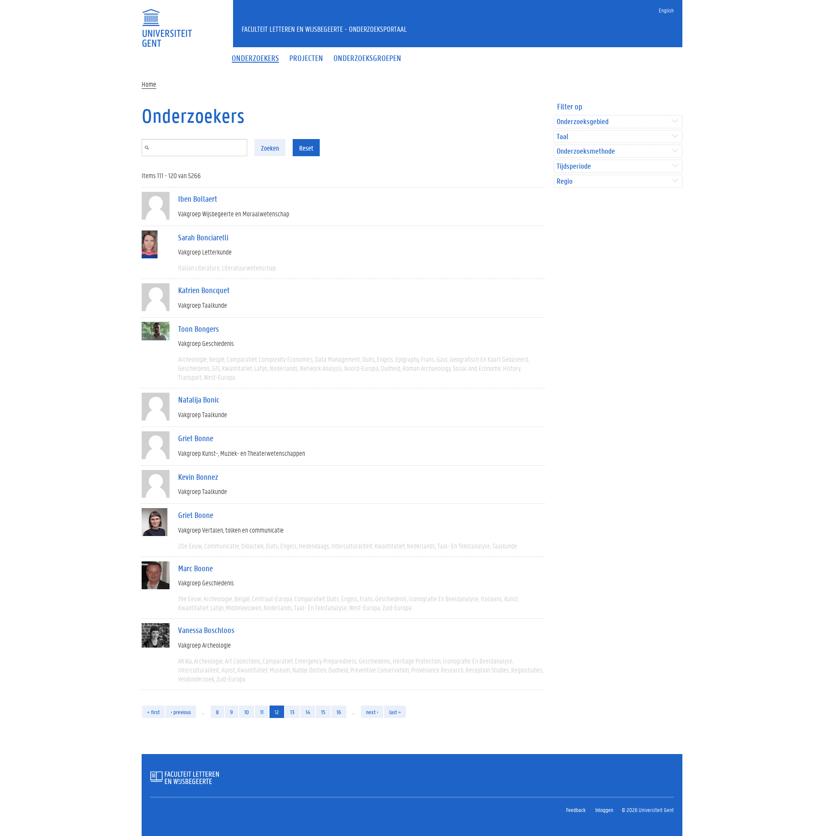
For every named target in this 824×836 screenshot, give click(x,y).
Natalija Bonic (198, 399)
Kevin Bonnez (198, 477)
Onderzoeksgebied (583, 122)
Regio (565, 181)
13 (292, 711)
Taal (562, 137)
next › (372, 711)
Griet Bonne (195, 438)
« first (153, 711)
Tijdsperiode (574, 166)
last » (395, 711)
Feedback (575, 809)
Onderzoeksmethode (586, 151)
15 (323, 711)
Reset (306, 147)
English (666, 10)
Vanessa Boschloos (206, 630)
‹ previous (181, 711)
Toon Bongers (198, 329)
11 (262, 711)
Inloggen (604, 809)
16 (338, 711)
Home (149, 83)
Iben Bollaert (197, 199)
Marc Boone (195, 568)
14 (308, 711)
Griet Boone (195, 515)
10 (246, 711)
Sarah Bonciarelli (203, 237)
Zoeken (270, 147)
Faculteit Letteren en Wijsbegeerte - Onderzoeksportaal (324, 28)
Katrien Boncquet (204, 290)
